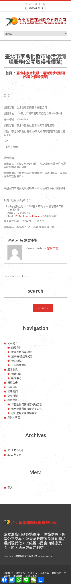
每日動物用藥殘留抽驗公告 (26, 404)
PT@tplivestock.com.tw (28, 216)
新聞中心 (16, 378)
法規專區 (12, 386)
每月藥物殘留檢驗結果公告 (26, 408)
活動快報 (16, 373)
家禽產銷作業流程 (21, 351)
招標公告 (12, 382)
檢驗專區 (12, 400)
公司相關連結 (19, 365)
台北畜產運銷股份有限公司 (34, 522)
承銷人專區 (13, 417)
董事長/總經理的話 (22, 356)
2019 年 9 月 (14, 454)
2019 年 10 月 (15, 450)
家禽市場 (30, 240)
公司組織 (16, 360)
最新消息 (12, 369)
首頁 (9, 73)
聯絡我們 (12, 391)
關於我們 (16, 347)
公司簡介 (12, 343)
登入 (10, 487)
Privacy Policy (45, 556)
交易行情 (12, 395)
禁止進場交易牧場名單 (24, 413)
